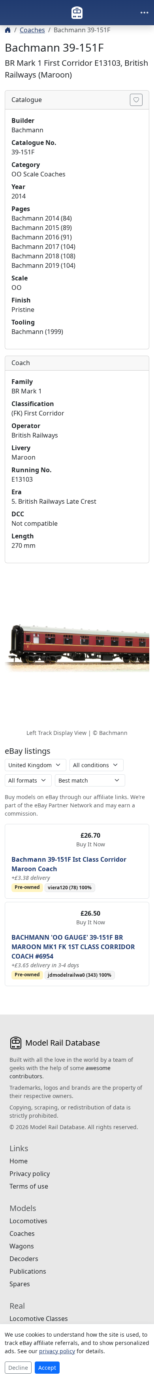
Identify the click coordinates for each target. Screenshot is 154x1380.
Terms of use (28, 1186)
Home (18, 1161)
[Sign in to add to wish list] (136, 100)
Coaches (32, 30)
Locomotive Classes (38, 1318)
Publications (27, 1271)
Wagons (21, 1246)
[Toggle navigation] (144, 12)
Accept (47, 1367)
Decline (18, 1367)
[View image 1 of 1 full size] (77, 648)
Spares (19, 1284)
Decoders (23, 1258)
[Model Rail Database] (77, 12)
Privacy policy (29, 1173)
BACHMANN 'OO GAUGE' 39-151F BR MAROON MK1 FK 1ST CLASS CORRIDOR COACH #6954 (73, 947)
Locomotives (28, 1221)
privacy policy (57, 1351)
